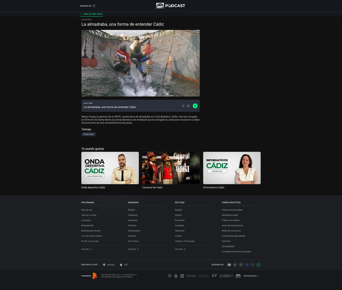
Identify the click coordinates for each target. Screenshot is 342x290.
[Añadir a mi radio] (188, 106)
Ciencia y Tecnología (185, 241)
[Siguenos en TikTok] (235, 264)
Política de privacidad (232, 210)
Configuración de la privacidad (236, 251)
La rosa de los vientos (91, 236)
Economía (179, 220)
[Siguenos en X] (252, 264)
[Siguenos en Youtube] (229, 264)
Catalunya (133, 215)
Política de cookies (231, 220)
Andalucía (133, 220)
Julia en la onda (88, 215)
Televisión (179, 230)
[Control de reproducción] (195, 105)
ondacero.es (85, 6)
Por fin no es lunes (90, 241)
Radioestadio (87, 225)
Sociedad (179, 225)
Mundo (178, 215)
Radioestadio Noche (90, 230)
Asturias (132, 236)
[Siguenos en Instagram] (241, 264)
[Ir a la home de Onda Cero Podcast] (171, 5)
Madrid (131, 210)
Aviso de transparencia (232, 225)
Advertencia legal (230, 215)
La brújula (86, 220)
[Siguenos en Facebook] (246, 264)
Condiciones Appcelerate (233, 236)
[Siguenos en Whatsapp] (258, 264)
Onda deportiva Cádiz (93, 187)
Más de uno (86, 210)
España (178, 210)
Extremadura (134, 230)
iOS (126, 264)
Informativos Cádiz (213, 187)
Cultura (178, 236)
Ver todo (85, 249)
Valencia (132, 225)
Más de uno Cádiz (93, 14)
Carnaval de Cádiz (152, 187)
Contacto (226, 241)
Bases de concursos (231, 230)
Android (111, 264)
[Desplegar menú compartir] (183, 106)
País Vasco (133, 241)
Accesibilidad (228, 246)
